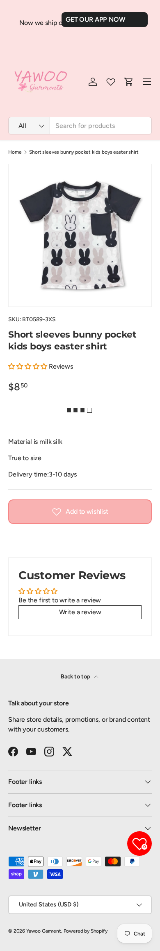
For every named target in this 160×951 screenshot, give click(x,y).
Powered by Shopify (85, 931)
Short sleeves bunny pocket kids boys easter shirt (83, 152)
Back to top (76, 676)
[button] (28, 366)
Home (14, 152)
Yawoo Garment (43, 931)
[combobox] (80, 125)
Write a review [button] (80, 612)
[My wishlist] (111, 82)
